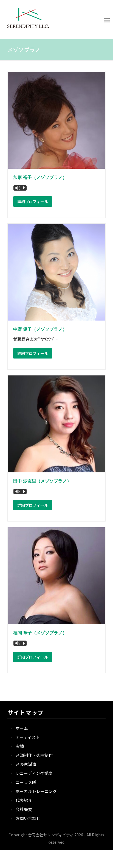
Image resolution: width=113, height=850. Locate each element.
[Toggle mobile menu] (107, 19)
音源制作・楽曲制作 (34, 755)
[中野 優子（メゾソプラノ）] (56, 317)
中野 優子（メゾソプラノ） (40, 329)
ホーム (22, 728)
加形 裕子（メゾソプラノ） (40, 177)
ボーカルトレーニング (36, 791)
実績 (20, 746)
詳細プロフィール (32, 201)
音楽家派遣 (26, 764)
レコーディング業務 (34, 773)
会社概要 (24, 809)
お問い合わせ (28, 818)
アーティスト (28, 737)
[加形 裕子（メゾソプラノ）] (56, 165)
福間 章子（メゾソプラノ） (40, 632)
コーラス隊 (26, 782)
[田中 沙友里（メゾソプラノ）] (56, 469)
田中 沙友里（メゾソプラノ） (42, 481)
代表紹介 (24, 800)
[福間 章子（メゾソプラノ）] (56, 620)
